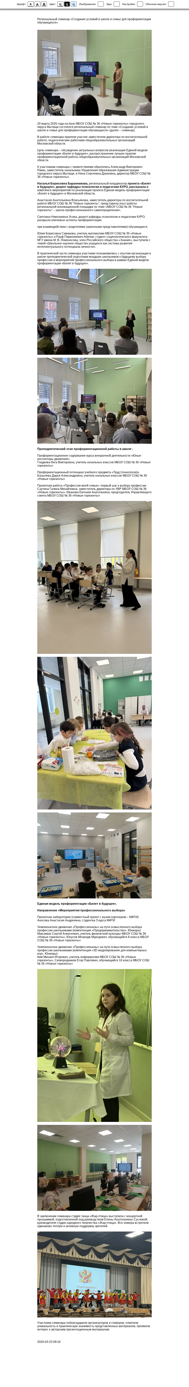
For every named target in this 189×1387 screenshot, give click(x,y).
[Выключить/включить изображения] (101, 4)
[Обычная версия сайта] (171, 4)
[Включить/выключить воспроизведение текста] (117, 4)
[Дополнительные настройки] (140, 4)
